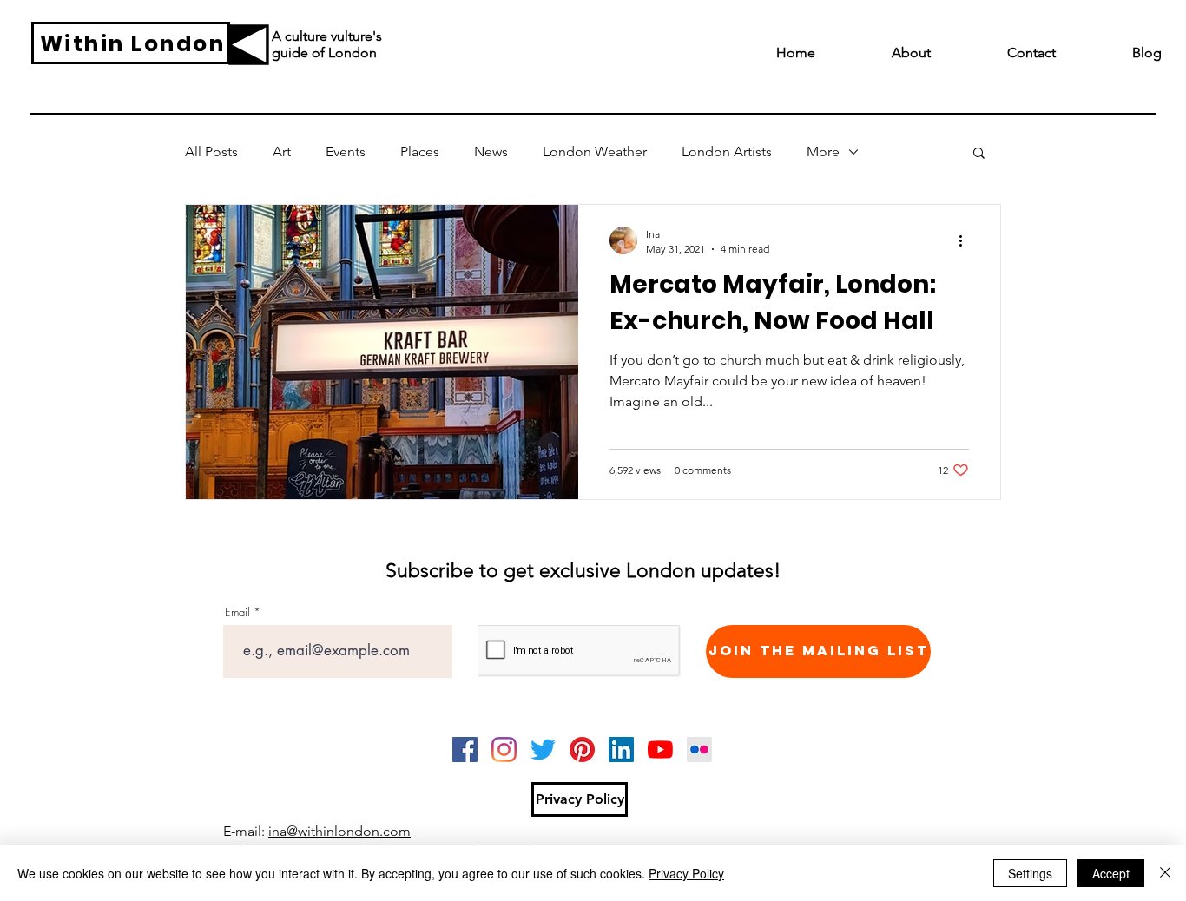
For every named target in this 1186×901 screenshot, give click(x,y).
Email (237, 612)
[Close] (1165, 873)
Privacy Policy (686, 873)
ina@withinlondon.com (339, 831)
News (491, 151)
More (823, 151)
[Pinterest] (582, 749)
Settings (1030, 873)
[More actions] (966, 240)
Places (419, 151)
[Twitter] (543, 749)
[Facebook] (465, 749)
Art (282, 151)
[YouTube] (660, 749)
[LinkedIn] (621, 749)
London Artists (727, 151)
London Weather (595, 151)
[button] (979, 154)
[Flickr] (699, 749)
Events (346, 151)
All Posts (211, 151)
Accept (1111, 873)
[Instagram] (504, 749)
